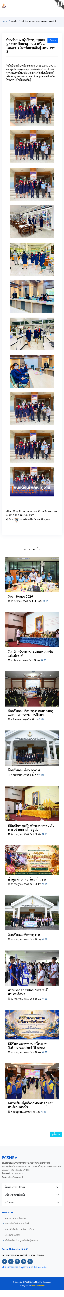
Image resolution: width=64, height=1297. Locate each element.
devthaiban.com (38, 1285)
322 (31, 122)
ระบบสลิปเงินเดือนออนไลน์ (17, 1223)
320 (31, 384)
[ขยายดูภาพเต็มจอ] (44, 601)
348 (31, 272)
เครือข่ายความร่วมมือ (15, 1194)
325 (31, 421)
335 (31, 159)
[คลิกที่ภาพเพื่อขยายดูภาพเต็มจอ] (32, 108)
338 (31, 197)
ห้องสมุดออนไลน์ (12, 1235)
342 (31, 346)
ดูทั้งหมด (56, 1134)
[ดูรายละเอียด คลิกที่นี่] (32, 574)
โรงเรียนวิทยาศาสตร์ (15, 1187)
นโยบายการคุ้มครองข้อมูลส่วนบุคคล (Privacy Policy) (24, 1267)
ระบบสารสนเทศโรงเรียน (15, 1218)
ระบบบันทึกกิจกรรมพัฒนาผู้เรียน (19, 1229)
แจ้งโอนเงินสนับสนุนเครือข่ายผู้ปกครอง (22, 1240)
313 (31, 234)
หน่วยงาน (9, 1202)
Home (4, 21)
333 (31, 309)
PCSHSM (32, 5)
